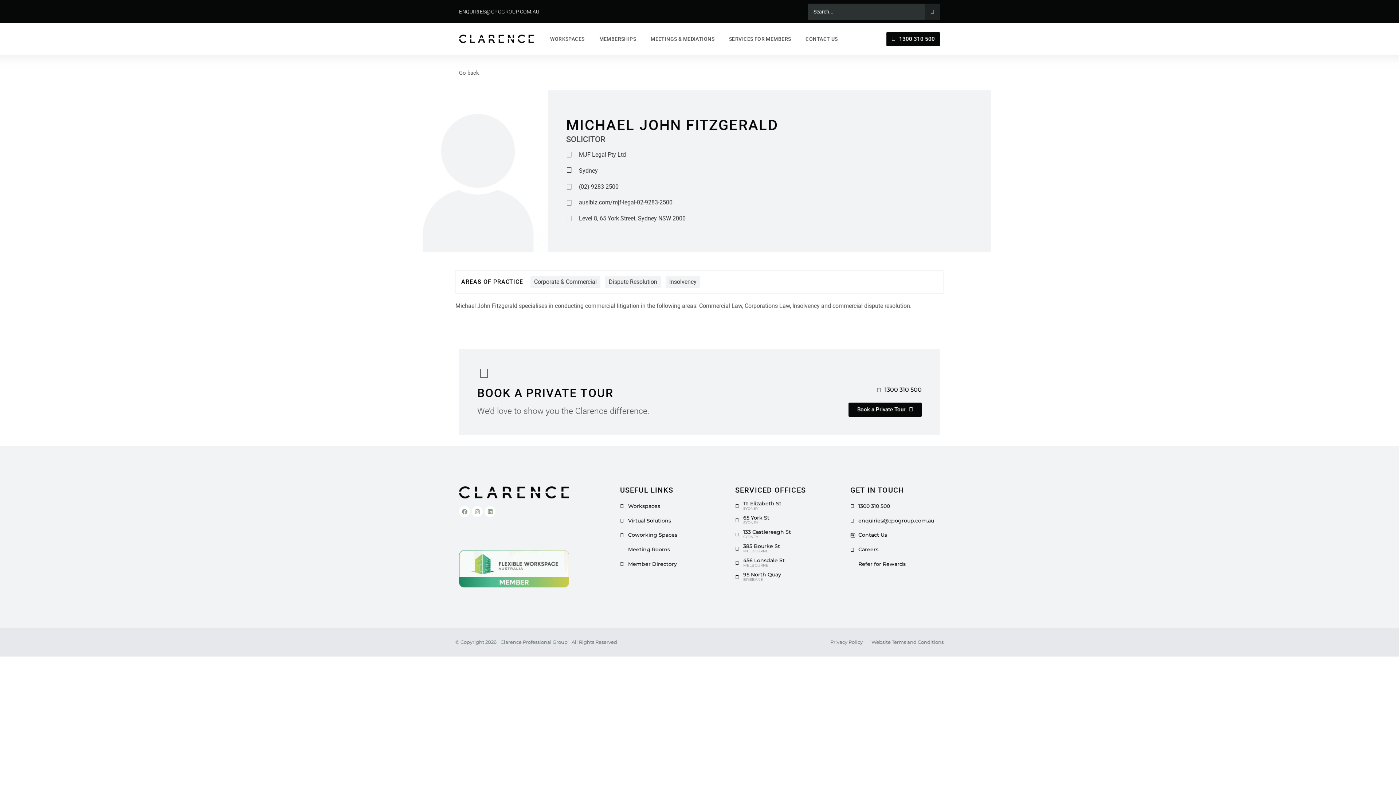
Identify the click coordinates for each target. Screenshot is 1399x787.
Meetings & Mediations (682, 39)
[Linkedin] (490, 511)
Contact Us (822, 39)
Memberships (617, 39)
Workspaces (567, 39)
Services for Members (760, 39)
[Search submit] (932, 12)
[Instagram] (477, 511)
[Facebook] (464, 511)
